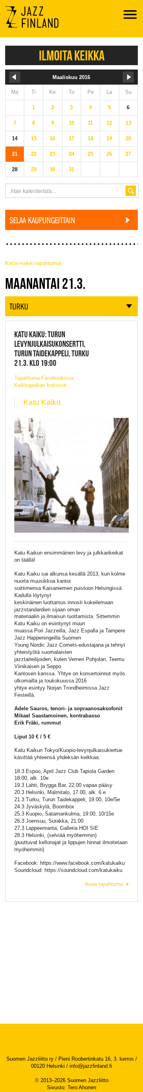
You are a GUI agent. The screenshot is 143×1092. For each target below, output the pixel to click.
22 (34, 154)
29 (34, 169)
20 (128, 138)
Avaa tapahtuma (104, 884)
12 (109, 123)
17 (71, 138)
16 (52, 138)
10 (71, 123)
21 (14, 154)
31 (71, 169)
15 (34, 138)
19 (109, 138)
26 (109, 154)
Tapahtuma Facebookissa (43, 378)
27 (128, 154)
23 (52, 154)
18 (90, 138)
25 (90, 154)
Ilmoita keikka (71, 55)
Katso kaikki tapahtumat (33, 263)
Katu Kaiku (42, 402)
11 (90, 123)
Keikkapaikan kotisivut (40, 385)
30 (52, 169)
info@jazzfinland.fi (91, 1066)
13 (128, 123)
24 (71, 154)
